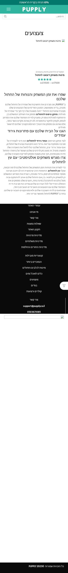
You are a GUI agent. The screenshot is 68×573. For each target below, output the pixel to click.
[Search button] (5, 16)
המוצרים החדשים (56, 72)
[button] (45, 79)
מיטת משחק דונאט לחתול (50, 75)
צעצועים (39, 72)
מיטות (46, 72)
